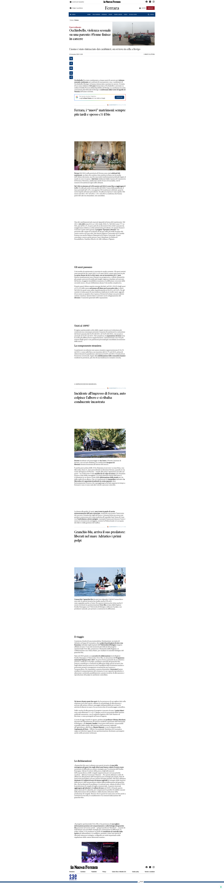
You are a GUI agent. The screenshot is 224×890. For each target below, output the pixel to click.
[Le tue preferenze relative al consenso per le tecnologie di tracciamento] (221, 887)
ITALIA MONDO (96, 14)
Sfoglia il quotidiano (77, 8)
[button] (100, 852)
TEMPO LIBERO (118, 14)
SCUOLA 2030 (133, 14)
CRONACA (104, 14)
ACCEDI (144, 8)
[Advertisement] (87, 68)
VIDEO (125, 14)
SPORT (110, 14)
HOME (89, 14)
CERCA (152, 14)
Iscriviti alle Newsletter (78, 2)
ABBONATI (150, 8)
